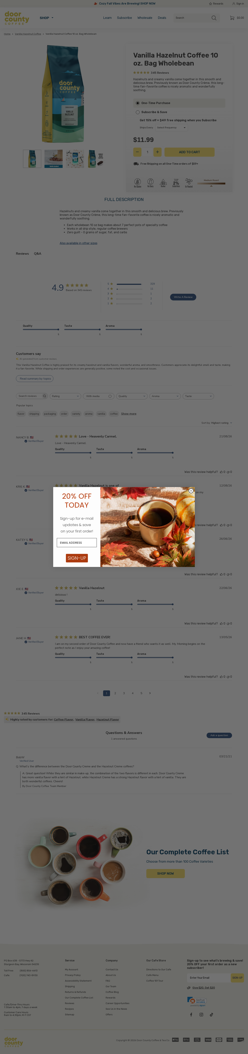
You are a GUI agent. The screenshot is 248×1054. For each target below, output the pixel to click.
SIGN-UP (77, 558)
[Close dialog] (191, 491)
